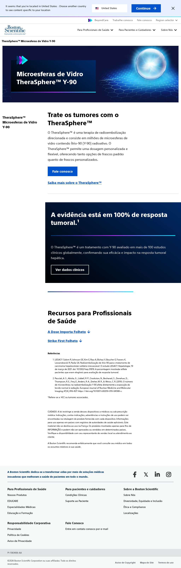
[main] (90, 242)
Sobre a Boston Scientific (141, 489)
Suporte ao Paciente (76, 501)
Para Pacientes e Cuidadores (135, 29)
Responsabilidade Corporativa (29, 523)
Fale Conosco (74, 523)
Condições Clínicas (76, 495)
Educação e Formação (20, 513)
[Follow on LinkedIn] (157, 474)
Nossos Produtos (17, 495)
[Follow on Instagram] (169, 474)
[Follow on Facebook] (135, 474)
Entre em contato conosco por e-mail (86, 529)
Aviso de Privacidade (19, 541)
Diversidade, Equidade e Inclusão (143, 501)
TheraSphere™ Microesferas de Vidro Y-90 (19, 122)
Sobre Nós (167, 29)
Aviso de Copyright (125, 562)
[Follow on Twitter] (146, 474)
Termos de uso (166, 562)
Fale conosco (144, 20)
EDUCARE (12, 501)
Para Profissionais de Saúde (93, 29)
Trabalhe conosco (123, 20)
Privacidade (14, 529)
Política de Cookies (18, 535)
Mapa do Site (147, 562)
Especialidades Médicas (21, 507)
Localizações (131, 513)
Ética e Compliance (135, 507)
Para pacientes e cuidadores (85, 489)
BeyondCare (101, 20)
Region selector (165, 20)
